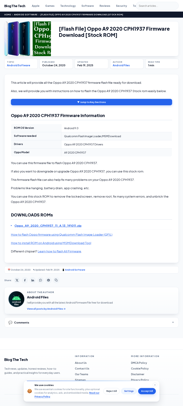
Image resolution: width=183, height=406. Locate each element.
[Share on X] (17, 280)
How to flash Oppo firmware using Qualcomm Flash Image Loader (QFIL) (61, 234)
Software (87, 5)
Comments (18, 322)
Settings (129, 391)
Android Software (26, 14)
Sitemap (80, 379)
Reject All (111, 391)
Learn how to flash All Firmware (59, 251)
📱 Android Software (73, 269)
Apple (35, 5)
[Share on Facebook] (25, 280)
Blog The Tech (14, 6)
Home (7, 14)
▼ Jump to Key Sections (91, 102)
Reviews (105, 5)
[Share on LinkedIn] (32, 280)
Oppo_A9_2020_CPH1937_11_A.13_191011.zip (47, 225)
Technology (68, 5)
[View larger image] (27, 38)
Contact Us (82, 368)
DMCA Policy (139, 362)
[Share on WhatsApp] (40, 280)
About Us (80, 362)
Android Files (121, 65)
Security (121, 5)
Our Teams (81, 374)
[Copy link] (56, 280)
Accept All (147, 391)
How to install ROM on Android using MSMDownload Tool (51, 243)
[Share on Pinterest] (48, 280)
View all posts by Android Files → (46, 308)
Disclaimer (137, 374)
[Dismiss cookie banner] (155, 384)
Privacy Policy (140, 379)
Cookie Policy (140, 368)
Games (50, 5)
